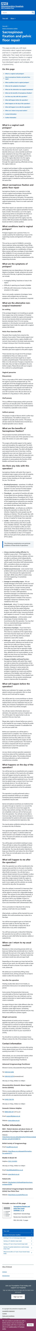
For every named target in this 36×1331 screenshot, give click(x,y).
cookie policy (13, 1327)
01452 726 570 (9, 1099)
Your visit (4, 26)
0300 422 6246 (9, 1072)
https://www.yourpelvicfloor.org (18, 1195)
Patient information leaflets (9, 28)
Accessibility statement (8, 1311)
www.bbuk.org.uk (13, 1174)
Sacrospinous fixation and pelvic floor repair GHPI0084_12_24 (22, 1208)
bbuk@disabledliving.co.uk (14, 1170)
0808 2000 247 (9, 1112)
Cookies (4, 1313)
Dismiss (30, 1325)
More (13, 19)
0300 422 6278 (9, 1076)
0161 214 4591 (12, 1161)
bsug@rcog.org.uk (12, 1147)
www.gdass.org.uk (14, 1120)
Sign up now (18, 1297)
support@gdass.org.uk (13, 1116)
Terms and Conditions (8, 1316)
